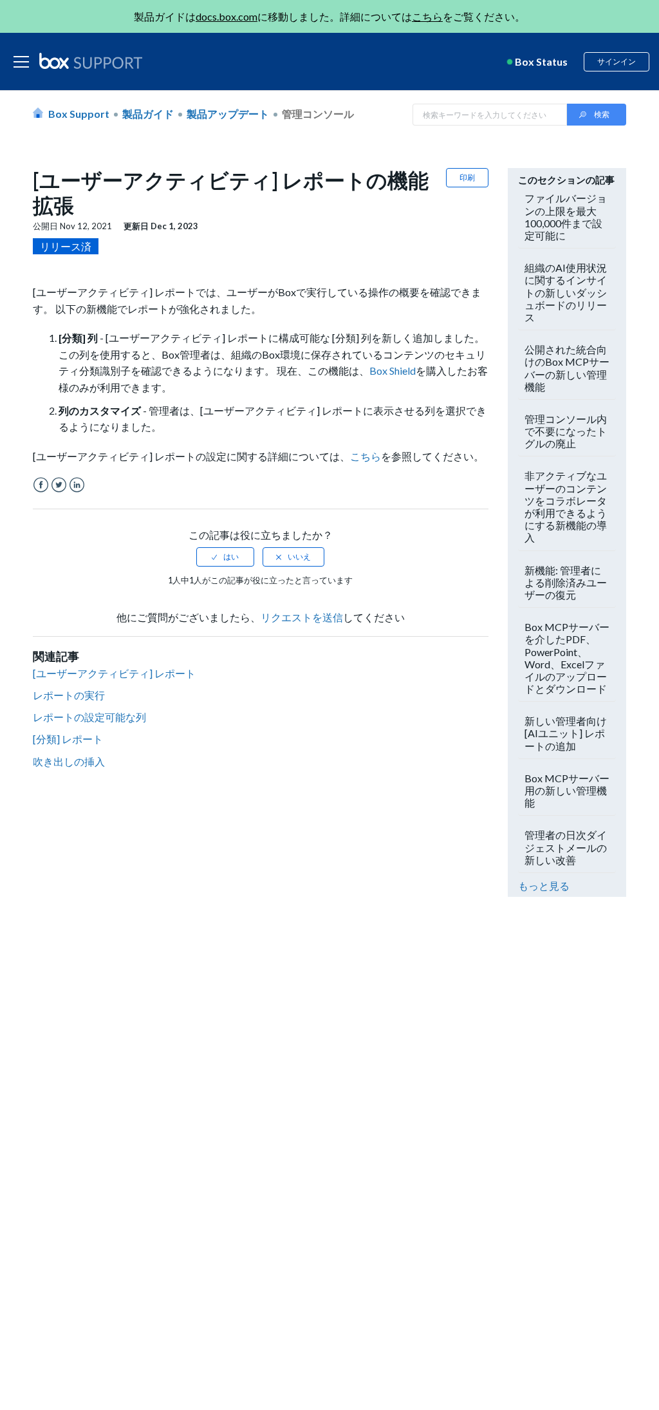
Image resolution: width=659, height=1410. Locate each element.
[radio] (225, 557)
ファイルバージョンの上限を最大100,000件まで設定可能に (565, 216)
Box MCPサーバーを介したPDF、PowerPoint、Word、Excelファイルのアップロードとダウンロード (566, 658)
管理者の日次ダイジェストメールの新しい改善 (565, 847)
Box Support (78, 114)
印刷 (467, 177)
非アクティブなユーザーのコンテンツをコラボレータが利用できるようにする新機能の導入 (565, 506)
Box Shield (392, 370)
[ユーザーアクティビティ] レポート (114, 673)
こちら (427, 16)
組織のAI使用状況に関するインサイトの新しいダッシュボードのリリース (565, 292)
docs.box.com (226, 16)
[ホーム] (90, 62)
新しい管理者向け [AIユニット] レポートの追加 (565, 733)
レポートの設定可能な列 (89, 717)
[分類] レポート (68, 739)
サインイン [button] (616, 61)
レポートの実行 (69, 695)
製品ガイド (148, 114)
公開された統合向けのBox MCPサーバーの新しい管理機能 (566, 368)
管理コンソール (318, 114)
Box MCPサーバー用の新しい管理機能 (566, 790)
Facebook (41, 485)
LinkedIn (77, 485)
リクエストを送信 (302, 617)
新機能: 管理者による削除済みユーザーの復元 (565, 582)
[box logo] (90, 60)
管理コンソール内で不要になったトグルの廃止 (565, 431)
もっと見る (544, 885)
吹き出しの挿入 (69, 761)
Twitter (59, 485)
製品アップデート (228, 114)
